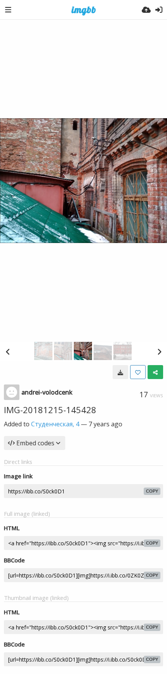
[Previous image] (8, 351)
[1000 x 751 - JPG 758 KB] (120, 372)
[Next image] (159, 351)
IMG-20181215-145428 (50, 409)
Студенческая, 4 (55, 424)
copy (152, 491)
